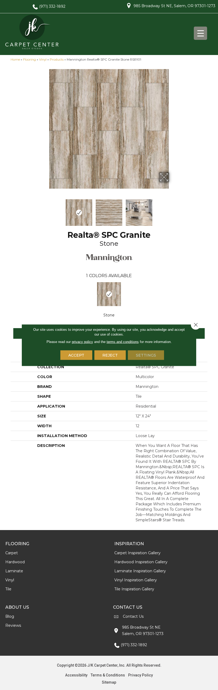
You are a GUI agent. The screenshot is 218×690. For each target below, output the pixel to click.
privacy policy (82, 342)
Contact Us (133, 616)
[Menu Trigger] (200, 33)
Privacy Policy (140, 675)
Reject (110, 355)
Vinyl (43, 59)
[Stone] (109, 294)
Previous (45, 210)
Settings (146, 355)
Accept (76, 355)
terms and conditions (123, 342)
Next (172, 210)
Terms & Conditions (108, 675)
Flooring (29, 59)
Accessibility (76, 675)
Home (15, 59)
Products (57, 59)
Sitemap (109, 682)
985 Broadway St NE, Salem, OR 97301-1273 (174, 5)
